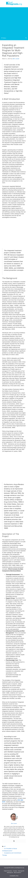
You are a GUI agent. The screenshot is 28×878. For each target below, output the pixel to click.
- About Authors (17, 872)
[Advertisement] (14, 21)
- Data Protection (7, 871)
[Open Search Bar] (26, 38)
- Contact (14, 871)
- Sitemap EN (20, 871)
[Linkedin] (14, 841)
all (4, 846)
